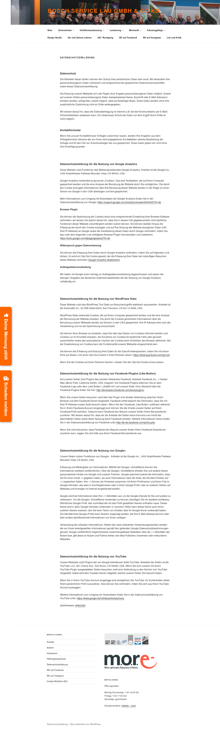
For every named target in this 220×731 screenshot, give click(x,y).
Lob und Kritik (174, 37)
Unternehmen (65, 30)
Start (49, 30)
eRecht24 (80, 605)
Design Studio (54, 37)
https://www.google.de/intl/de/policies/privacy (100, 598)
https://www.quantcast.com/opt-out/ (151, 355)
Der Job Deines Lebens (80, 37)
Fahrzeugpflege (155, 30)
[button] (6, 336)
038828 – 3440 (128, 705)
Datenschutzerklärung (57, 664)
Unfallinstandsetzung (91, 30)
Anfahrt (50, 647)
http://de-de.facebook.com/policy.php (135, 422)
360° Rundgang (105, 37)
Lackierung (115, 30)
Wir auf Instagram (152, 37)
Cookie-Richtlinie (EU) (57, 681)
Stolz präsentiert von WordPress (85, 724)
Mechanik (134, 30)
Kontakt (50, 641)
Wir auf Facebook (128, 37)
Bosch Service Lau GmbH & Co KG (104, 10)
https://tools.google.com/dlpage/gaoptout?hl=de (85, 238)
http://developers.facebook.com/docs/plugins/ (120, 390)
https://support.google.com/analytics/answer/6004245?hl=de (129, 202)
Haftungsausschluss (56, 658)
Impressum (52, 653)
